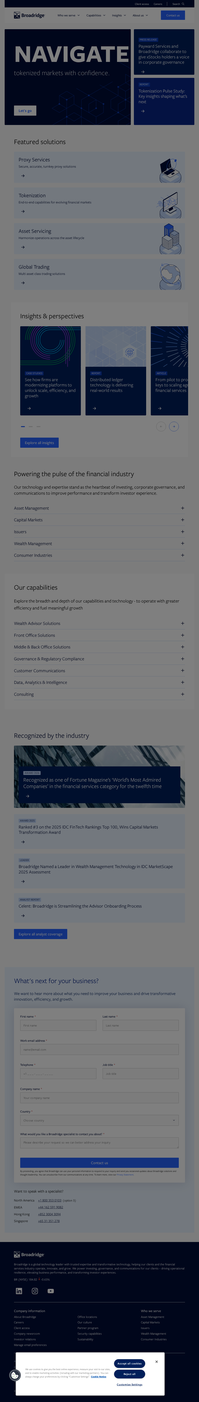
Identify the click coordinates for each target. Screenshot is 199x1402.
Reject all (130, 1374)
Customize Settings (129, 1384)
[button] (15, 1375)
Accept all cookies (130, 1363)
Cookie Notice (98, 1376)
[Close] (156, 1361)
